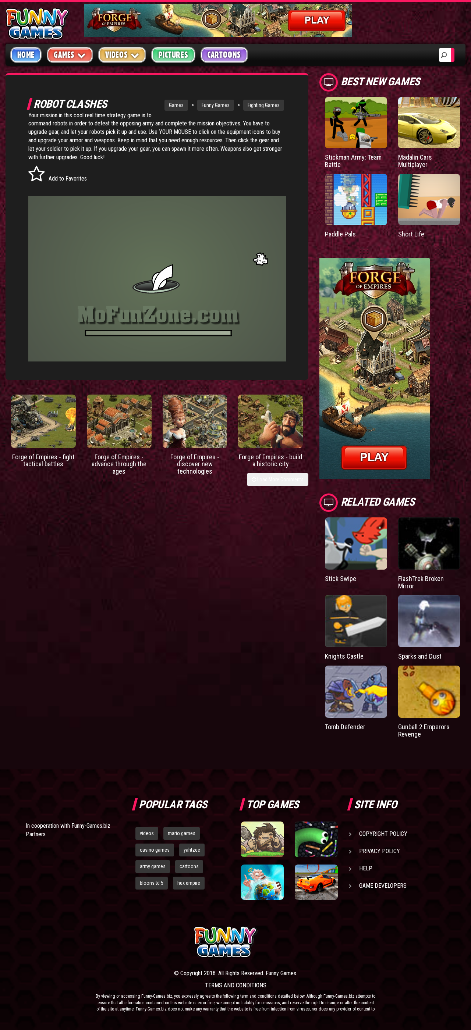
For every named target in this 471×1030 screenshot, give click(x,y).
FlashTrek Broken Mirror (421, 582)
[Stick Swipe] (356, 543)
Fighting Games (264, 105)
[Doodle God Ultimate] (262, 882)
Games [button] (64, 55)
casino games (155, 850)
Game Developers (383, 885)
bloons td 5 (151, 883)
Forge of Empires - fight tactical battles (43, 460)
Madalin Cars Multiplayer (415, 160)
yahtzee (192, 850)
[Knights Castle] (356, 621)
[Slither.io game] (316, 839)
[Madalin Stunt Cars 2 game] (316, 882)
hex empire (188, 883)
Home (26, 55)
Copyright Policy (383, 833)
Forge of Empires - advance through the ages (119, 464)
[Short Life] (429, 199)
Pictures (173, 55)
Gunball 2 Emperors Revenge (424, 730)
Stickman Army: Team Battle (353, 160)
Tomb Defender (345, 727)
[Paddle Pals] (356, 199)
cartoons (189, 866)
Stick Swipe (340, 578)
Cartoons (224, 55)
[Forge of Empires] (43, 421)
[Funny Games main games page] (319, 942)
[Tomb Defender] (356, 692)
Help (365, 868)
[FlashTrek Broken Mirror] (429, 543)
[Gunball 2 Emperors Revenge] (429, 692)
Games (176, 105)
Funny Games (216, 105)
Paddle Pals (340, 234)
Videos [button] (116, 55)
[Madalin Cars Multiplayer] (429, 122)
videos (147, 833)
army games (153, 866)
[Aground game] (262, 839)
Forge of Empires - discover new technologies (194, 464)
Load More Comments (280, 479)
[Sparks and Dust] (429, 621)
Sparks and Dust (420, 656)
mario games (181, 833)
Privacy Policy (379, 851)
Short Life (411, 234)
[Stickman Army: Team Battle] (356, 122)
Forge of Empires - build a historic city (270, 460)
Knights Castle (344, 656)
